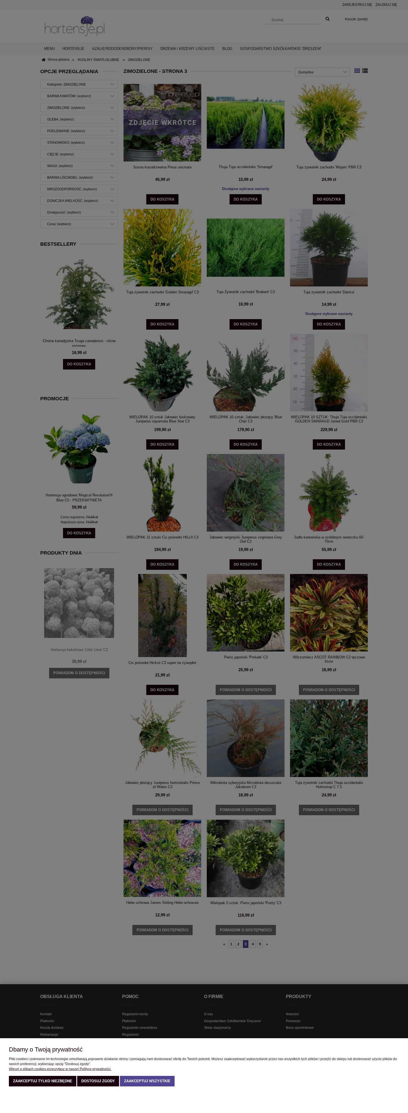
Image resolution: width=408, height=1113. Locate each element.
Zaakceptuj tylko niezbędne (42, 1081)
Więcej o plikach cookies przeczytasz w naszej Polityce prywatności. (60, 1069)
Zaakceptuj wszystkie (147, 1081)
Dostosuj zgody (98, 1081)
